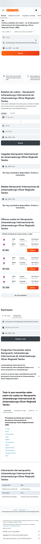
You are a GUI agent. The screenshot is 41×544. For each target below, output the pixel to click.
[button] (3, 10)
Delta (6, 437)
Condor (7, 429)
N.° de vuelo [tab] (6, 316)
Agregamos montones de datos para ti (15, 535)
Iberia (6, 456)
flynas (7, 431)
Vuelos (15, 510)
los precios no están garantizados (11, 526)
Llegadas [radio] (4, 113)
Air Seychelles (9, 434)
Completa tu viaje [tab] (20, 410)
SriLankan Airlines (10, 453)
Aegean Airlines (9, 448)
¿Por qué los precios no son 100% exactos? (17, 538)
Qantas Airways (9, 450)
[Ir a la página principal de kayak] (12, 10)
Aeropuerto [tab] (17, 316)
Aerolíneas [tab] (7, 410)
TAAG (7, 445)
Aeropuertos (22, 510)
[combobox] (22, 125)
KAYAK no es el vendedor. (11, 531)
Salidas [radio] (12, 113)
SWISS (7, 439)
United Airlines (9, 442)
